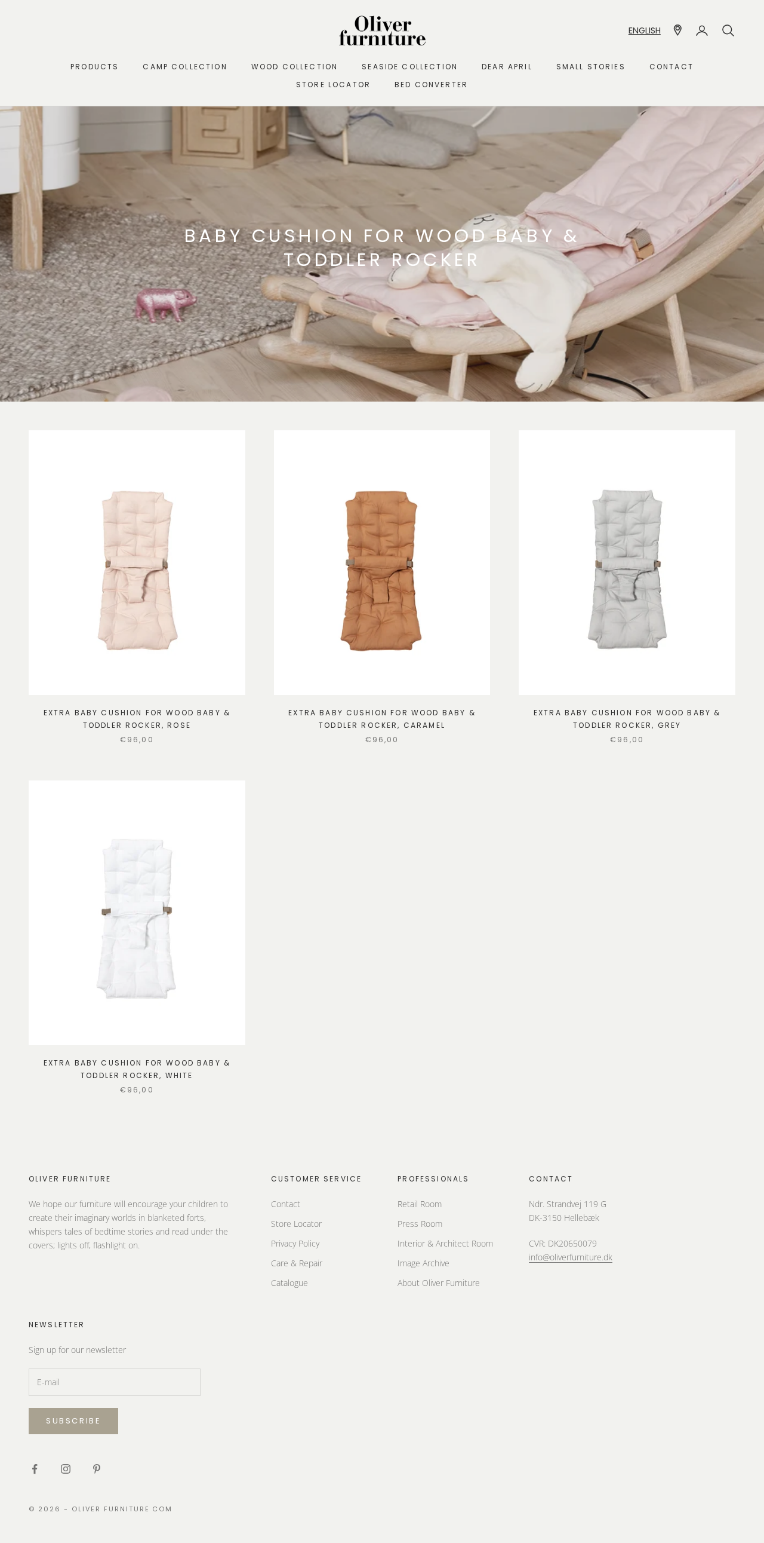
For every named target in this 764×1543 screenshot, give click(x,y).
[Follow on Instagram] (66, 1469)
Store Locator (296, 1223)
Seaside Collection (410, 67)
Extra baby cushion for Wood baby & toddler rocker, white (137, 1069)
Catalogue (289, 1282)
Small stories (591, 67)
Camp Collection (185, 67)
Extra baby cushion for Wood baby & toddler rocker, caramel (381, 719)
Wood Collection (294, 67)
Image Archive (423, 1263)
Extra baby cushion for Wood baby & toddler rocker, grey (627, 719)
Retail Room (420, 1204)
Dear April (507, 67)
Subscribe (73, 1420)
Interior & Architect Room (445, 1243)
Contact (671, 67)
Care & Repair (296, 1263)
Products (94, 67)
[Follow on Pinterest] (97, 1469)
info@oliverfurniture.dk (570, 1257)
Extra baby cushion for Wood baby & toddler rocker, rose (137, 719)
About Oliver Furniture (439, 1282)
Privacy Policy (295, 1243)
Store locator (333, 84)
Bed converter (431, 84)
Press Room (420, 1223)
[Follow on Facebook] (35, 1469)
